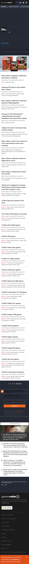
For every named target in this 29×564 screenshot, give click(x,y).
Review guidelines (6, 544)
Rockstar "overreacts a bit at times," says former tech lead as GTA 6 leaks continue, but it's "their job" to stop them (15, 445)
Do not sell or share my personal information (14, 552)
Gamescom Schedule (13, 6)
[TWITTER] (9, 32)
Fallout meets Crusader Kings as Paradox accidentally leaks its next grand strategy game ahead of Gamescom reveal (15, 472)
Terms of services (18, 410)
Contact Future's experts (9, 518)
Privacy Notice (20, 411)
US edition (14, 559)
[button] (26, 2)
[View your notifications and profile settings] (23, 2)
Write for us (5, 548)
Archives (18, 384)
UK (2, 484)
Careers (4, 533)
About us (4, 537)
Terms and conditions (8, 515)
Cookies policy (6, 526)
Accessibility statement (8, 529)
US (5, 484)
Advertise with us (6, 541)
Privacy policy (5, 522)
